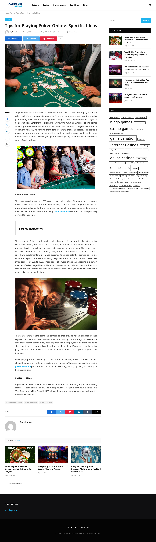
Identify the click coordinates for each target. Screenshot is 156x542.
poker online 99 (46, 402)
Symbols (136, 185)
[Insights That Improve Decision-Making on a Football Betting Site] (86, 454)
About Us (85, 527)
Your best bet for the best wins (119, 191)
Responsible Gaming (116, 179)
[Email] (7, 143)
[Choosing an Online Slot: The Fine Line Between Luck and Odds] (115, 83)
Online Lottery (141, 159)
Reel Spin (131, 176)
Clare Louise (16, 32)
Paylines (135, 168)
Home (7, 13)
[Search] (150, 5)
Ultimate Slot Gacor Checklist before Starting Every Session (136, 68)
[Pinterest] (7, 137)
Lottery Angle (137, 150)
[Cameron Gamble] (15, 5)
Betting (35, 5)
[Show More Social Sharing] (60, 38)
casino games (121, 128)
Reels (124, 176)
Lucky (145, 150)
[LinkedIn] (7, 131)
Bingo (85, 5)
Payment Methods (115, 172)
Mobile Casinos (114, 153)
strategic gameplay (125, 185)
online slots (120, 167)
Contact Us (72, 527)
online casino (126, 153)
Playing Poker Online (14, 402)
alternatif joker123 (127, 117)
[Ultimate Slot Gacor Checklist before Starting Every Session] (115, 70)
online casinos (122, 157)
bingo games (121, 122)
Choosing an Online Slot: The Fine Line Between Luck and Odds (136, 82)
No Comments (60, 32)
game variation (123, 138)
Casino (46, 5)
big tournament (141, 117)
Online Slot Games (141, 163)
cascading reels (140, 123)
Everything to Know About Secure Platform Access (51, 467)
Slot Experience (123, 182)
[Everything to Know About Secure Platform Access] (53, 454)
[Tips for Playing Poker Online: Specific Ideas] (53, 75)
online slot (129, 163)
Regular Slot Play (142, 176)
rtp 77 (127, 179)
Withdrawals (145, 188)
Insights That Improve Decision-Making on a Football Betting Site (86, 469)
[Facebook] (7, 118)
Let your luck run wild (116, 150)
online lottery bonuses (117, 163)
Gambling (74, 5)
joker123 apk (145, 146)
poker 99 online (31, 402)
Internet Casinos (124, 144)
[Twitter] (7, 125)
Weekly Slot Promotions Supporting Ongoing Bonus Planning (135, 54)
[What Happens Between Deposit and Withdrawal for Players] (20, 454)
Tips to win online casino (117, 188)
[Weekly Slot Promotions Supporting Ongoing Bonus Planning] (115, 55)
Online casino (59, 5)
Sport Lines (113, 185)
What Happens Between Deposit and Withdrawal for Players (18, 469)
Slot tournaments (136, 182)
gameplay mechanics (116, 133)
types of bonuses (133, 188)
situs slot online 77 (137, 179)
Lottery (128, 150)
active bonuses (114, 117)
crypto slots (139, 129)
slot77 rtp (113, 182)
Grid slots (141, 139)
